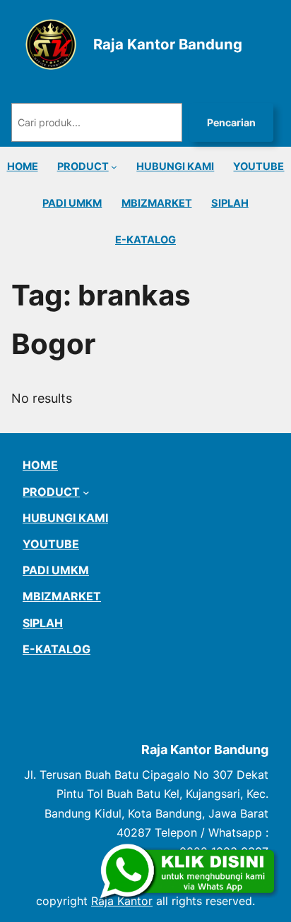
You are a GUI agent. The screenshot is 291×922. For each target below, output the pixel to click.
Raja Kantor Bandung (167, 44)
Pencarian (231, 122)
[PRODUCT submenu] (114, 167)
